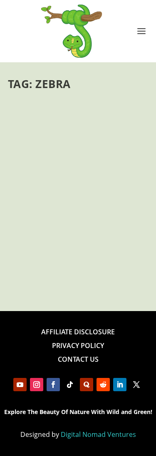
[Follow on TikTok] (70, 384)
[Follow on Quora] (86, 384)
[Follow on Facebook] (53, 384)
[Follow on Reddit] (103, 384)
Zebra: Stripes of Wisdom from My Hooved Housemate (76, 197)
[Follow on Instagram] (36, 384)
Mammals (88, 222)
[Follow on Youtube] (20, 384)
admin (30, 222)
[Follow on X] (136, 384)
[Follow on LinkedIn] (119, 384)
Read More (38, 275)
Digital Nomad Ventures (98, 434)
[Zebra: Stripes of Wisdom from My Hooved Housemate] (78, 138)
